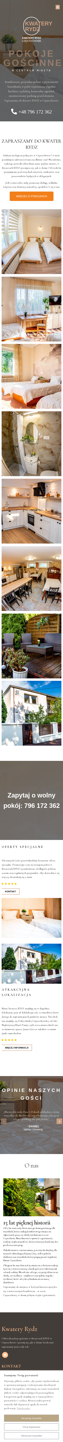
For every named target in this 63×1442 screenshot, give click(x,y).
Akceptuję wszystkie (31, 1418)
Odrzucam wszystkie (31, 1435)
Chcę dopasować (31, 1427)
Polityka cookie (23, 1408)
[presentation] (3, 1121)
